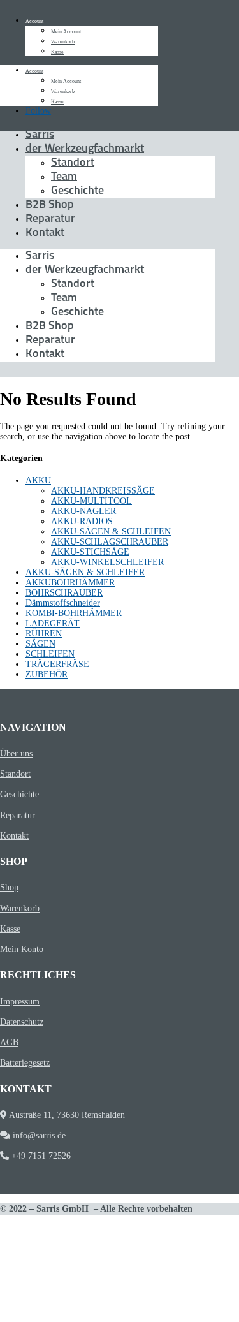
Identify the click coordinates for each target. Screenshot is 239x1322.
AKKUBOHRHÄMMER (70, 582)
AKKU (38, 480)
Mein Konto (21, 949)
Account (34, 21)
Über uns (16, 753)
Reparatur (50, 219)
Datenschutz (21, 1022)
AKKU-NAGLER (83, 511)
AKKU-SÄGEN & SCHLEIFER (85, 572)
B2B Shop (49, 205)
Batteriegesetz (25, 1063)
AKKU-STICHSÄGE (90, 552)
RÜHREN (43, 633)
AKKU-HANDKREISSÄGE (103, 491)
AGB (9, 1042)
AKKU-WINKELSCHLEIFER (107, 562)
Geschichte (77, 191)
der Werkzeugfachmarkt (84, 149)
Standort (72, 163)
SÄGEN (40, 644)
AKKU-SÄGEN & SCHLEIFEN (111, 531)
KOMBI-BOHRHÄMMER (73, 613)
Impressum (20, 1001)
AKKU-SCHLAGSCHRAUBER (109, 542)
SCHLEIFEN (50, 654)
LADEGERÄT (52, 623)
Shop (9, 887)
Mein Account (66, 31)
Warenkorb (63, 42)
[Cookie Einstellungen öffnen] (95, 1316)
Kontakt (44, 233)
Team (64, 177)
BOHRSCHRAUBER (64, 593)
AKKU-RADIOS (82, 521)
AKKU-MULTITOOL (91, 501)
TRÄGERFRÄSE (57, 664)
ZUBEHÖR (46, 674)
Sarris (39, 135)
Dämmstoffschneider (62, 603)
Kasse (57, 52)
